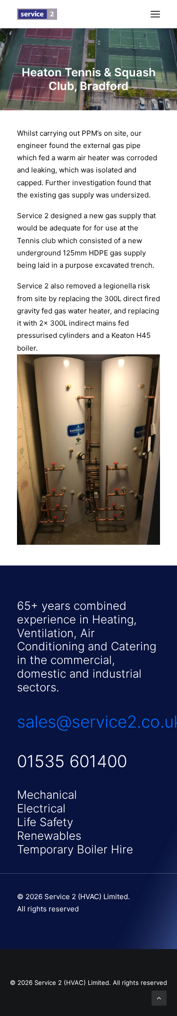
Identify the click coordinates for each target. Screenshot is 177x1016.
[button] (155, 14)
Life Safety (45, 822)
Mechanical (47, 795)
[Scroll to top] (159, 997)
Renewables (49, 836)
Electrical (41, 808)
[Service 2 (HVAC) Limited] (37, 14)
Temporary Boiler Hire (75, 849)
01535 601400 (72, 761)
